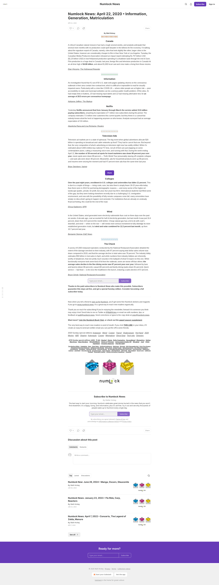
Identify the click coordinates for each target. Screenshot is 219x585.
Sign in (212, 4)
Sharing (83, 336)
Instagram (97, 333)
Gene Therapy (106, 350)
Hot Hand (139, 333)
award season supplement (130, 320)
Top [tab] (70, 476)
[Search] (186, 4)
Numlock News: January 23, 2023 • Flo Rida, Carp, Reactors (94, 499)
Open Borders (83, 342)
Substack (98, 580)
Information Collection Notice (109, 421)
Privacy (107, 569)
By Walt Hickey (74, 485)
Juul (142, 342)
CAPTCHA (124, 350)
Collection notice (124, 569)
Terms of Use (120, 419)
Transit (119, 333)
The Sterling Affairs (74, 346)
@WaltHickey (111, 312)
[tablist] (78, 447)
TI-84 (98, 340)
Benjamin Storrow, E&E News (80, 234)
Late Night (77, 350)
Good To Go (140, 350)
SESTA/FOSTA (115, 350)
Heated (104, 340)
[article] (109, 487)
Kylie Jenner (108, 348)
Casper (101, 336)
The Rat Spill (120, 343)
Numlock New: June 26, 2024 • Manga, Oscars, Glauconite (98, 482)
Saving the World (91, 349)
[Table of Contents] (2, 292)
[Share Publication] (191, 4)
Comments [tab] (73, 447)
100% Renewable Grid (132, 346)
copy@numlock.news (140, 315)
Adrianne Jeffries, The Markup (80, 101)
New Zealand (132, 350)
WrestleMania (94, 342)
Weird (104, 333)
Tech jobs (131, 336)
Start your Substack (103, 574)
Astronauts (92, 336)
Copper (112, 333)
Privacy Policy (126, 421)
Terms (114, 569)
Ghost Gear (120, 336)
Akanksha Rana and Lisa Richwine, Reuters (86, 126)
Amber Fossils (117, 348)
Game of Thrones (107, 342)
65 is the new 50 (86, 350)
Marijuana (116, 346)
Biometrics (141, 340)
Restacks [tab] (83, 447)
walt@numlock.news (86, 315)
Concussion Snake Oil (123, 342)
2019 (93, 340)
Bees (89, 346)
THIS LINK (128, 325)
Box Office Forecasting (141, 348)
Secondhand (130, 340)
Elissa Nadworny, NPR (77, 207)
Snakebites (84, 346)
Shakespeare (128, 333)
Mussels (122, 346)
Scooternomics (96, 350)
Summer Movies (102, 349)
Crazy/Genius (74, 349)
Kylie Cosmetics (119, 340)
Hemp (110, 340)
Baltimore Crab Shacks (97, 348)
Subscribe (200, 4)
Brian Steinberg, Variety (77, 167)
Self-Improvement (128, 348)
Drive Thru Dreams (144, 346)
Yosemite (128, 352)
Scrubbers (82, 349)
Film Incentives (137, 349)
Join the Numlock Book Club (91, 320)
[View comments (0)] (78, 28)
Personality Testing (99, 352)
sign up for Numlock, (100, 302)
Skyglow (136, 342)
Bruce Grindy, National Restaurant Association (86, 275)
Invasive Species (107, 343)
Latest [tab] (76, 476)
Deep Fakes (95, 346)
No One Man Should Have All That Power (120, 349)
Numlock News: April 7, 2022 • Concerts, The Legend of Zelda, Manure (97, 518)
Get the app (120, 574)
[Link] (65, 41)
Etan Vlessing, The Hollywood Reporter (84, 69)
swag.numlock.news (85, 305)
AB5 (77, 336)
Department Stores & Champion (80, 348)
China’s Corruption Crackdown (115, 352)
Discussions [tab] (85, 476)
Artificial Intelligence (106, 346)
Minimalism (110, 336)
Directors (140, 336)
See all (72, 534)
